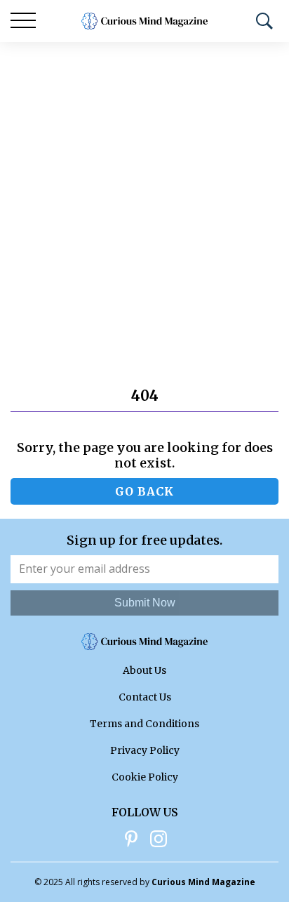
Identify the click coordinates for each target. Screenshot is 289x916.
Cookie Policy (145, 777)
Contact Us (145, 697)
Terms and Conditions (144, 723)
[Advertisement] (144, 193)
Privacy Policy (145, 750)
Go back (144, 491)
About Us (144, 670)
